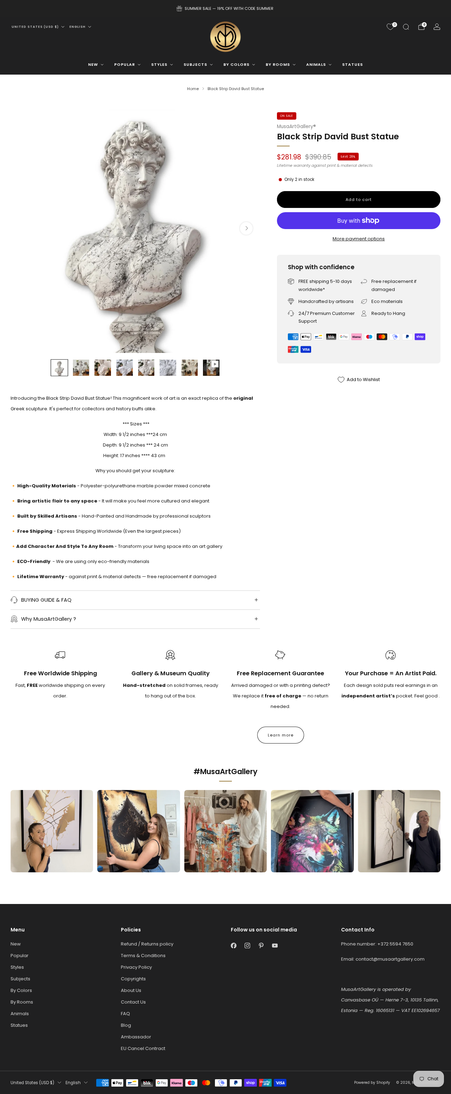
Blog (126, 1025)
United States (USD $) (35, 27)
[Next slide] (246, 228)
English (77, 27)
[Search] (405, 26)
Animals (316, 64)
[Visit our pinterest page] (261, 946)
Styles (159, 64)
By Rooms (278, 64)
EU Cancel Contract (143, 1048)
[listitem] (225, 8)
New (93, 64)
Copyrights (133, 978)
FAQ (125, 1013)
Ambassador (136, 1036)
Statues (352, 64)
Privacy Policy (136, 967)
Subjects (195, 64)
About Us (131, 990)
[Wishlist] (390, 26)
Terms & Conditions (143, 955)
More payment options (359, 238)
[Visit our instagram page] (247, 946)
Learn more (281, 735)
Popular (124, 64)
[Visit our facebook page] (233, 946)
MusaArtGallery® (296, 126)
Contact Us (133, 1002)
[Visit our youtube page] (275, 946)
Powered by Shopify (372, 1082)
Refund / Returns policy (147, 944)
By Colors (236, 64)
